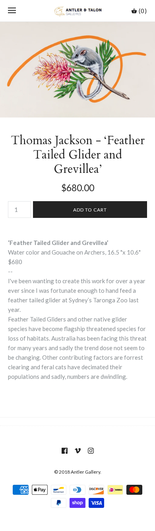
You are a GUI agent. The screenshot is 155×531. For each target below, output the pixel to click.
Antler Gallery (85, 472)
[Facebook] (65, 451)
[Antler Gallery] (78, 11)
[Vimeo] (78, 451)
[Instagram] (91, 451)
